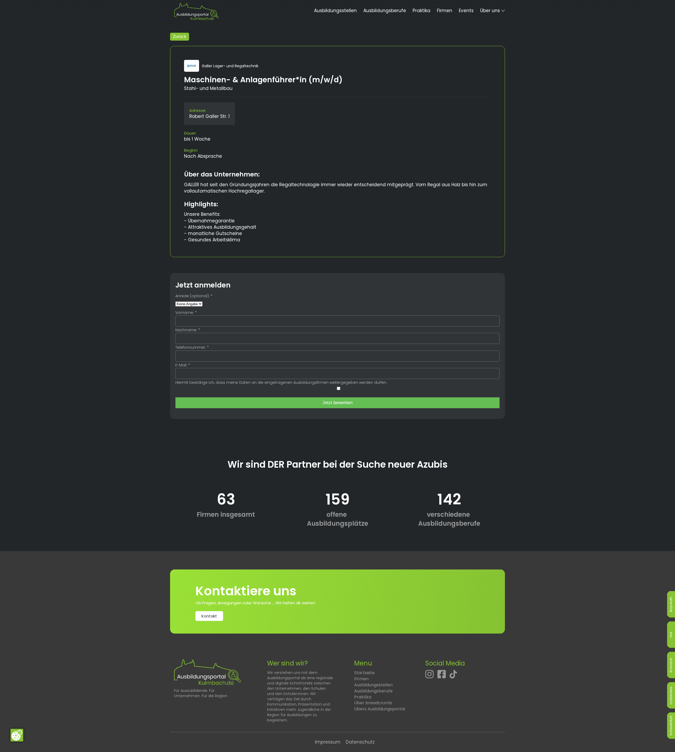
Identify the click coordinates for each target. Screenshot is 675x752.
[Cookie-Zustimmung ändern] (17, 735)
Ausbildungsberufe (384, 10)
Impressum (327, 742)
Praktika (421, 10)
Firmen (444, 10)
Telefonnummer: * (192, 347)
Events (466, 10)
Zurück (179, 36)
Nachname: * (187, 330)
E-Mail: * (182, 365)
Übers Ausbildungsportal (379, 709)
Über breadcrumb (373, 703)
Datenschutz (360, 742)
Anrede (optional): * (194, 296)
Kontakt (209, 616)
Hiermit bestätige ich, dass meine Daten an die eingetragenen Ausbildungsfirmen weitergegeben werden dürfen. (281, 382)
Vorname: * (186, 312)
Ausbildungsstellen (335, 10)
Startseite (364, 673)
